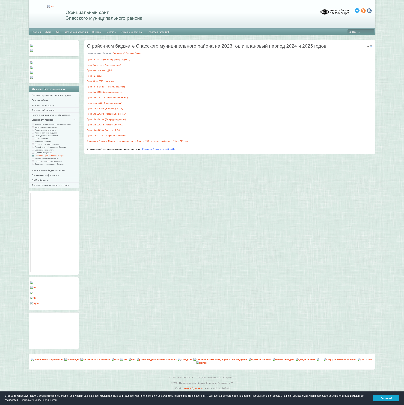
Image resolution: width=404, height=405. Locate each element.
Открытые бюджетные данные (127, 53)
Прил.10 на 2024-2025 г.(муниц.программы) (107, 97)
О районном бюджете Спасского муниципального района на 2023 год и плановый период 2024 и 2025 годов (206, 46)
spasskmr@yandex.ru (192, 388)
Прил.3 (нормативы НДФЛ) (99, 70)
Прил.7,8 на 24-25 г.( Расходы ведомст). (106, 87)
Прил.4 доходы (94, 76)
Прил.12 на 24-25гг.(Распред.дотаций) (105, 108)
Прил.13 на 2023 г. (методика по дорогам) (107, 114)
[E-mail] (371, 47)
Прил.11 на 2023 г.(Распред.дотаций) (104, 103)
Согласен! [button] (386, 398)
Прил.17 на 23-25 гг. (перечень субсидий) (106, 135)
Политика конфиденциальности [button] (38, 400)
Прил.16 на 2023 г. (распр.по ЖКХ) (103, 130)
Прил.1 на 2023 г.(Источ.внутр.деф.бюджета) (108, 59)
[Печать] (367, 47)
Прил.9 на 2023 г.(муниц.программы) (104, 92)
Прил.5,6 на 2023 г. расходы (100, 81)
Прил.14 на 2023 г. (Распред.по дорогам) (106, 119)
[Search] (350, 31)
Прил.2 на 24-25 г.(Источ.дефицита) (104, 65)
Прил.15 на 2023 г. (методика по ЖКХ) (105, 125)
